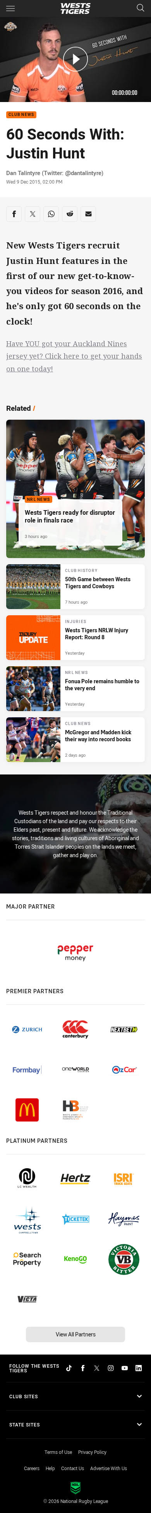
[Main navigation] (10, 8)
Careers (31, 1468)
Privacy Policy (92, 1452)
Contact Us (72, 1468)
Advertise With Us (108, 1468)
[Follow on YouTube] (125, 1368)
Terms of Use (58, 1452)
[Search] (140, 8)
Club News (21, 114)
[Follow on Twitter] (97, 1368)
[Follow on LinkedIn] (139, 1368)
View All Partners (76, 1334)
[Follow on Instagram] (111, 1368)
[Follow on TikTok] (69, 1368)
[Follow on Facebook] (83, 1368)
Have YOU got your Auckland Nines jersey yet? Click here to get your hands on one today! (74, 356)
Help (50, 1468)
